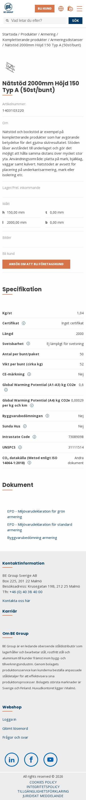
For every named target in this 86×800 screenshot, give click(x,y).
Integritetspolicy (43, 786)
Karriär (9, 611)
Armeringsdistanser (66, 39)
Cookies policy (43, 782)
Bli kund (45, 8)
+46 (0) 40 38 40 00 (26, 591)
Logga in (9, 719)
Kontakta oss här (16, 600)
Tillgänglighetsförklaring (43, 791)
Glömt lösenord (15, 728)
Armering (48, 34)
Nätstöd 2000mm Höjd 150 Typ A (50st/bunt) (43, 44)
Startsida (9, 34)
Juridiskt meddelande (43, 796)
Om (5, 123)
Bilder (6, 237)
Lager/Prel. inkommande (21, 187)
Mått (6, 203)
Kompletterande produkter (24, 39)
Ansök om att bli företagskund (36, 264)
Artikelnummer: (14, 104)
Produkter (29, 34)
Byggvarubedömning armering (32, 537)
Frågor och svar (15, 737)
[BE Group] (8, 8)
